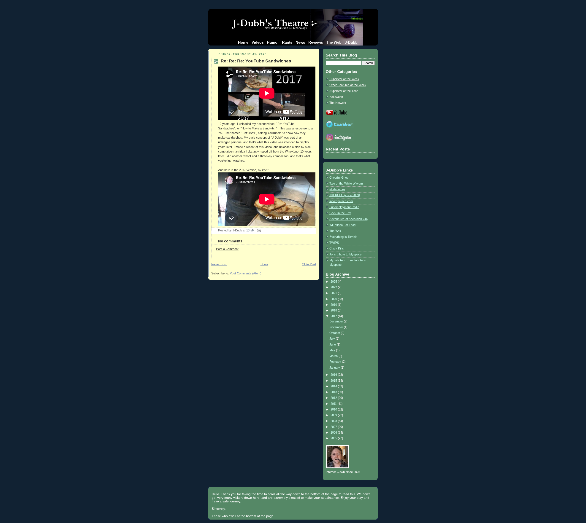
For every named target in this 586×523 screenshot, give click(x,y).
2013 (334, 392)
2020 (334, 299)
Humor (273, 42)
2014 (334, 386)
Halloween (336, 97)
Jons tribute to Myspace (345, 254)
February (335, 361)
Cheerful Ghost (339, 177)
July (332, 338)
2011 (334, 403)
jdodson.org (337, 189)
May (332, 350)
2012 (334, 398)
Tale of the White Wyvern (346, 183)
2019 (334, 304)
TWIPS (334, 242)
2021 (334, 293)
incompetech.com (341, 201)
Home (243, 42)
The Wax (335, 231)
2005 (334, 438)
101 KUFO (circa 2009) (344, 195)
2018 (334, 310)
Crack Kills (336, 248)
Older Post (309, 264)
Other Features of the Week (347, 85)
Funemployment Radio (344, 207)
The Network (337, 103)
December (336, 321)
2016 (334, 374)
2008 (334, 421)
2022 (334, 287)
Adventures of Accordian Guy (348, 219)
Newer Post (219, 264)
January (335, 367)
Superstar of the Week (344, 79)
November (336, 327)
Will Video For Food (342, 225)
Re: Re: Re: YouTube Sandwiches (256, 61)
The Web (334, 42)
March (334, 356)
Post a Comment (227, 249)
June (333, 344)
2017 (334, 316)
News (300, 42)
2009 (334, 415)
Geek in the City (340, 213)
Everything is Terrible (343, 237)
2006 (334, 432)
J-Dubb (351, 42)
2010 (334, 409)
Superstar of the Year (343, 91)
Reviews (315, 42)
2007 (334, 427)
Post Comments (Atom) (245, 273)
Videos (258, 42)
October (335, 333)
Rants (287, 42)
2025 (334, 281)
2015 (334, 380)
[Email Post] (258, 230)
